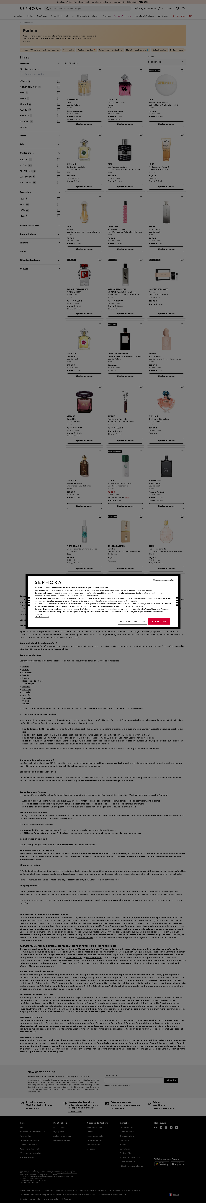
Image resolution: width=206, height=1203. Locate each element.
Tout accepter (159, 621)
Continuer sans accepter (163, 580)
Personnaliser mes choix (132, 621)
